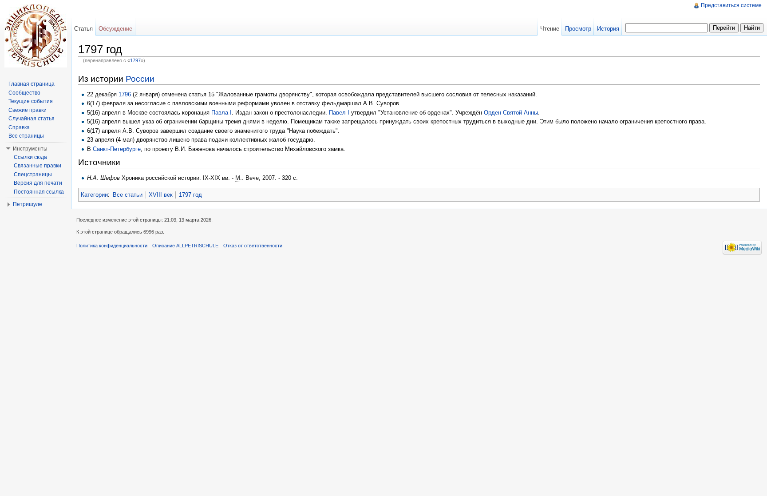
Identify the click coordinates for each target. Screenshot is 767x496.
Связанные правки (37, 166)
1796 (125, 94)
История (608, 28)
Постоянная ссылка (39, 192)
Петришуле (27, 204)
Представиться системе (731, 5)
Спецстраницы (33, 174)
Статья (83, 28)
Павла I (221, 112)
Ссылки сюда (30, 157)
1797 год (190, 194)
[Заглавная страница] (35, 35)
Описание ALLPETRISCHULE (185, 245)
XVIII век (161, 194)
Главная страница (31, 84)
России (140, 78)
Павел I (339, 112)
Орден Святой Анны (511, 112)
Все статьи (127, 194)
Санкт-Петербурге (117, 149)
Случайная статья (31, 118)
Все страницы (26, 136)
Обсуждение (115, 28)
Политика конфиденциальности (111, 245)
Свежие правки (27, 110)
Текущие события (30, 101)
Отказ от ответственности (252, 245)
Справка (19, 127)
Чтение (549, 28)
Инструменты (30, 149)
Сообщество (24, 93)
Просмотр (578, 28)
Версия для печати (38, 183)
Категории (94, 194)
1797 (135, 60)
